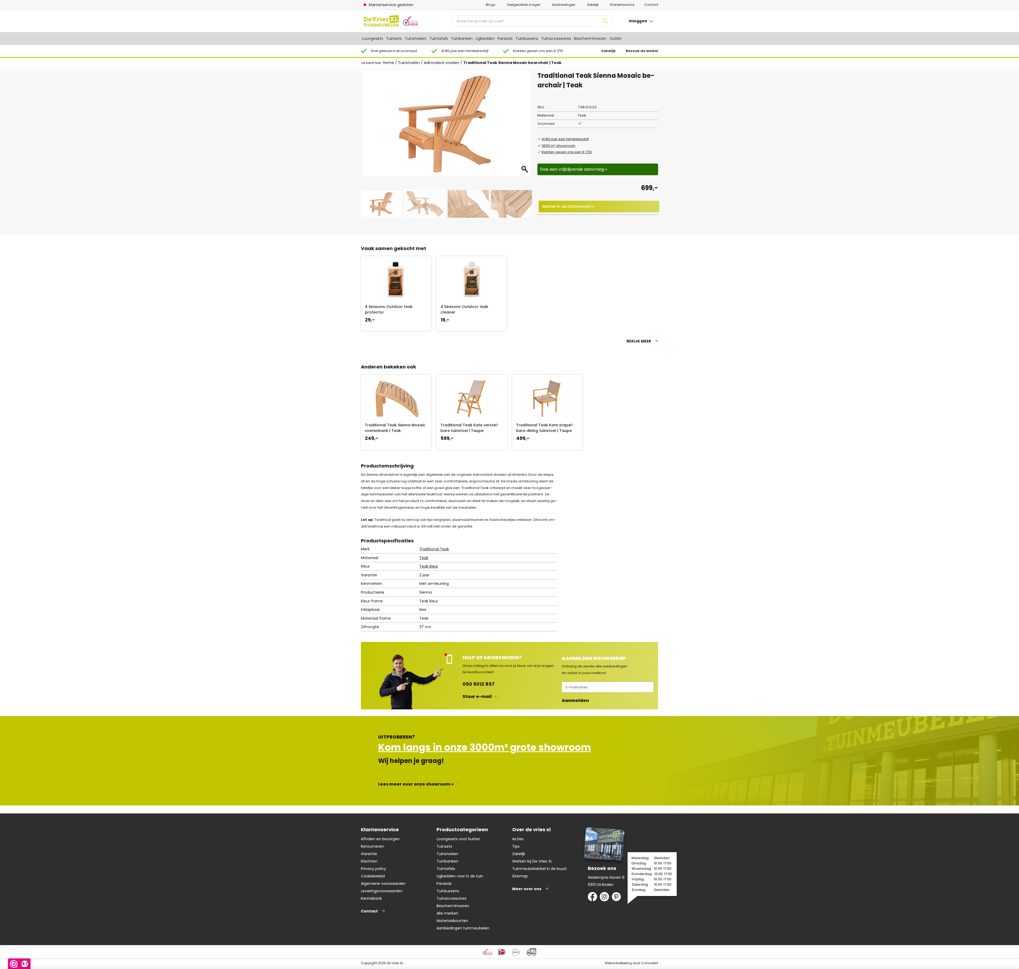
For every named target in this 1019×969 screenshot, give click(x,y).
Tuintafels (438, 38)
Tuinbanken (462, 38)
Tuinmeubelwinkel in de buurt (539, 868)
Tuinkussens (527, 38)
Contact (651, 4)
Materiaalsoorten (452, 920)
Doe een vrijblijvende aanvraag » (573, 169)
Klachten (369, 861)
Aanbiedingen (563, 4)
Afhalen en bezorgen (380, 839)
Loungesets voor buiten (458, 839)
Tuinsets (394, 38)
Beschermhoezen (590, 38)
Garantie (369, 853)
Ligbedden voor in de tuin (460, 876)
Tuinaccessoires (556, 38)
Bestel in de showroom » (568, 206)
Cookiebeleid (373, 876)
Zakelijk (593, 4)
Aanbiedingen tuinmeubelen (463, 928)
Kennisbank (371, 898)
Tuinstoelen (415, 38)
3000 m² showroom (558, 145)
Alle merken (447, 913)
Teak (423, 557)
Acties (518, 839)
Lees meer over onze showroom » (416, 784)
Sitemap (520, 876)
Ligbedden (485, 38)
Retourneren (372, 846)
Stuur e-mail (477, 696)
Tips (516, 846)
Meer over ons (526, 888)
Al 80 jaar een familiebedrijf (565, 139)
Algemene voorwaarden (383, 883)
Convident (649, 963)
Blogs (490, 4)
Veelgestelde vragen (524, 4)
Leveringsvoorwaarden (382, 891)
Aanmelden (575, 701)
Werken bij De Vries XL (532, 861)
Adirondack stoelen (441, 62)
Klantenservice (622, 4)
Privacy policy (373, 868)
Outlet (615, 38)
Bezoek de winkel (642, 50)
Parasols (505, 38)
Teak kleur (428, 566)
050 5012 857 (479, 684)
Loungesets (372, 38)
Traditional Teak (434, 549)
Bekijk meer (639, 341)
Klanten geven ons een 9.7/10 (567, 152)
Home (388, 62)
